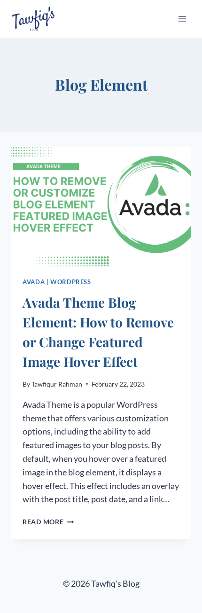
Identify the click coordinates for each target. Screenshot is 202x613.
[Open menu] (182, 18)
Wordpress (70, 282)
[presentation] (101, 206)
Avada (34, 282)
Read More (48, 522)
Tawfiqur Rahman (56, 384)
